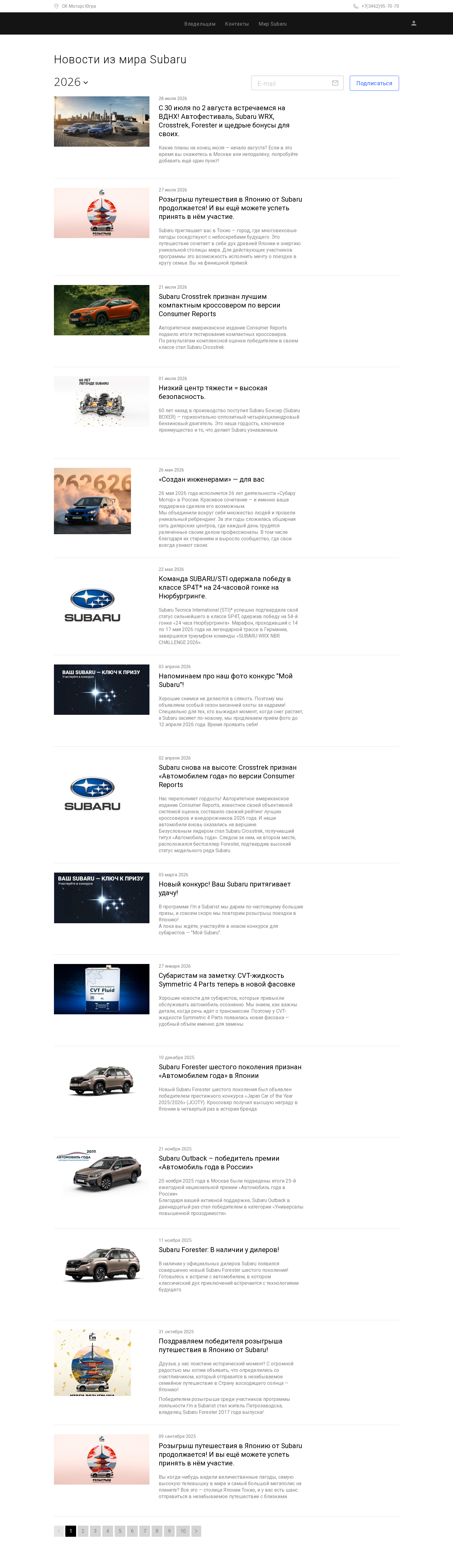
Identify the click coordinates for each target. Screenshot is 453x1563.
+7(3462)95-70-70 (380, 6)
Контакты (237, 24)
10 (183, 1531)
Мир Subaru (273, 24)
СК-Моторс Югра (79, 6)
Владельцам (200, 24)
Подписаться (374, 83)
